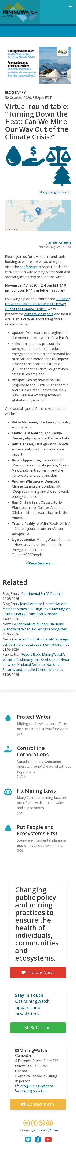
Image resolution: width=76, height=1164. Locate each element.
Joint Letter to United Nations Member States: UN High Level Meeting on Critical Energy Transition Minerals (36, 608)
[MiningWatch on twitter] (28, 1139)
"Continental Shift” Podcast (41, 593)
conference (29, 266)
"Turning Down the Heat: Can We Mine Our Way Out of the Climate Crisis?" (37, 303)
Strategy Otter (47, 1130)
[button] (38, 211)
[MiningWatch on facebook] (38, 1139)
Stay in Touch (29, 995)
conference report (38, 314)
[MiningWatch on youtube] (48, 1139)
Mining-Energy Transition (54, 192)
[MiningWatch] (20, 12)
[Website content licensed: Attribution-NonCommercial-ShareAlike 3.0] (38, 1124)
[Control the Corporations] (34, 162)
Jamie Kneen (58, 242)
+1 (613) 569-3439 (33, 1091)
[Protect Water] (14, 162)
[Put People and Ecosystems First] (62, 182)
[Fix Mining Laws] (58, 162)
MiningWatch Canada (31, 1052)
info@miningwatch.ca (36, 1086)
